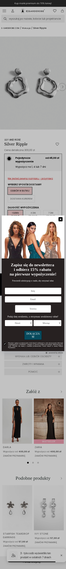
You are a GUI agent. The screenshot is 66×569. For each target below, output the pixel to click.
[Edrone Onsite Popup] (33, 284)
